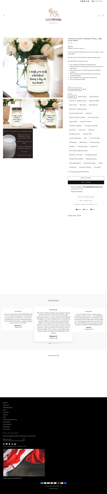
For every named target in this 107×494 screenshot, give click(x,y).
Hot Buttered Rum (74, 134)
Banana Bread (93, 96)
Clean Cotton (73, 121)
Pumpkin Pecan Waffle (76, 159)
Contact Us (6, 405)
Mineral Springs (95, 142)
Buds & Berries (93, 105)
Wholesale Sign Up (7, 407)
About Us (5, 414)
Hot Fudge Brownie (75, 163)
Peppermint (94, 146)
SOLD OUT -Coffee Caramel (78, 109)
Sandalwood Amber (90, 163)
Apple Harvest (82, 96)
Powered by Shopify (53, 488)
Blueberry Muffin (94, 101)
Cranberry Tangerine (75, 125)
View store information (76, 191)
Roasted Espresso (91, 159)
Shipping (70, 48)
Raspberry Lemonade (75, 155)
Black (84, 89)
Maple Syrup (83, 142)
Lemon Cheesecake (75, 138)
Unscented (97, 167)
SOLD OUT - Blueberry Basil (77, 101)
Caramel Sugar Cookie (76, 113)
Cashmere (89, 113)
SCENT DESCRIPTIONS (86, 197)
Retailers (5, 402)
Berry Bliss (83, 105)
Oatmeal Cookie (82, 146)
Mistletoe (72, 146)
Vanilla (100, 163)
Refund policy (6, 426)
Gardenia (91, 130)
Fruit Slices (72, 130)
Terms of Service (7, 424)
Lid (69, 86)
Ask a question (86, 200)
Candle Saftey (6, 422)
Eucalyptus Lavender (91, 125)
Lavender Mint (87, 134)
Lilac (85, 138)
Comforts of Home (85, 121)
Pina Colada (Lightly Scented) (78, 150)
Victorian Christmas (85, 167)
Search (4, 410)
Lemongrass (73, 142)
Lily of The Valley (95, 138)
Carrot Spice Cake (93, 117)
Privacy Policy (6, 429)
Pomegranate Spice (91, 155)
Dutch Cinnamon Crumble (77, 117)
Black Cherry (73, 105)
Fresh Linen (82, 130)
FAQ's (4, 417)
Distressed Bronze (74, 89)
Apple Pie (72, 96)
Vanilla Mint (72, 167)
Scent (70, 93)
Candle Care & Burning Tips (86, 204)
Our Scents (6, 412)
